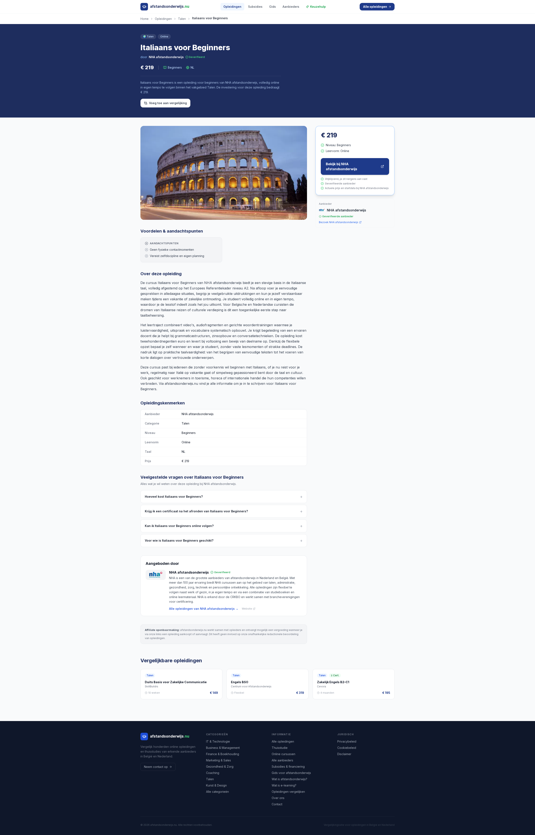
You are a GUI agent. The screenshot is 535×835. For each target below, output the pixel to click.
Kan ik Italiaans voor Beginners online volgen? (224, 525)
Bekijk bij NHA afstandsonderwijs (341, 166)
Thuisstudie (280, 747)
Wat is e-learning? (284, 785)
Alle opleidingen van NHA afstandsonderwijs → (203, 608)
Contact (277, 804)
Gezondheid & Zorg (219, 766)
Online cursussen (283, 754)
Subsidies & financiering (288, 766)
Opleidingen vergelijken (288, 791)
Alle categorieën (217, 791)
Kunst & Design (216, 785)
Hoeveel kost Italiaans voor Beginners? (224, 496)
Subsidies (255, 6)
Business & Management (223, 747)
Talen (182, 18)
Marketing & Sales (218, 760)
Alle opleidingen (375, 6)
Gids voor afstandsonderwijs (291, 773)
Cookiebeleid (346, 747)
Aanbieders (291, 6)
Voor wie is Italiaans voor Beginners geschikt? (224, 540)
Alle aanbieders (282, 760)
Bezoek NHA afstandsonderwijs (338, 222)
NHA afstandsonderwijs (166, 57)
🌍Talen (148, 36)
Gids (272, 6)
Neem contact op (156, 767)
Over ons (278, 798)
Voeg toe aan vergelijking (168, 103)
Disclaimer (344, 754)
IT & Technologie (218, 741)
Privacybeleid (346, 741)
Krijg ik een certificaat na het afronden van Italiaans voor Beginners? (224, 511)
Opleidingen (232, 6)
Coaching (212, 773)
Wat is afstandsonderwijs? (289, 779)
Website (247, 608)
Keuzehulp (318, 6)
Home (144, 18)
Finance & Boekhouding (222, 754)
